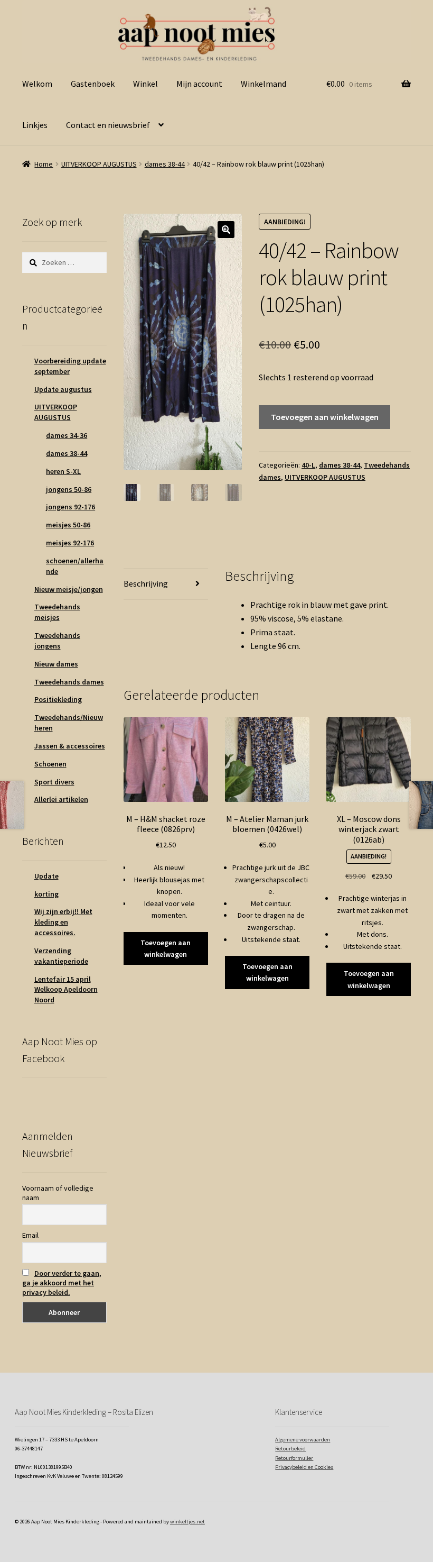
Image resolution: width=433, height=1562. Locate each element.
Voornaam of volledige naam (57, 1192)
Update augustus (63, 389)
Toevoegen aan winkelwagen (325, 417)
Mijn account (199, 83)
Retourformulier (294, 1458)
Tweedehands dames (69, 682)
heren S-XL (63, 471)
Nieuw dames (56, 664)
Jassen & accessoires (69, 746)
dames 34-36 (66, 435)
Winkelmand (263, 83)
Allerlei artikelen (61, 799)
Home (43, 164)
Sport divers (54, 782)
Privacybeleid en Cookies (304, 1467)
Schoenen (50, 764)
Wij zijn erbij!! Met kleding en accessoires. (63, 922)
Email (30, 1235)
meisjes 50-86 (68, 524)
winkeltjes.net (187, 1521)
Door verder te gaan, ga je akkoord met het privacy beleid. (61, 1282)
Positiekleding (58, 699)
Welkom (37, 83)
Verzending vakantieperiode (61, 956)
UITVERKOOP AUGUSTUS (99, 164)
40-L (308, 465)
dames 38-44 (165, 164)
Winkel (145, 83)
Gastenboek (93, 83)
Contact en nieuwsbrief (108, 125)
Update (46, 876)
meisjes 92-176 (70, 542)
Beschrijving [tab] (146, 583)
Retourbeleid (290, 1448)
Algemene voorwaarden (302, 1439)
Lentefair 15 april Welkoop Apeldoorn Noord (66, 989)
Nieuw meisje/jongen (68, 589)
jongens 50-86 (68, 489)
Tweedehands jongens (57, 641)
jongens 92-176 (70, 506)
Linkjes (35, 125)
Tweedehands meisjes (57, 612)
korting (46, 894)
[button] (226, 229)
